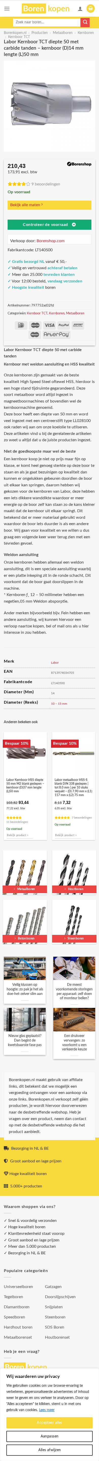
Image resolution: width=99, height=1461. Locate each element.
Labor (55, 662)
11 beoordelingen (17, 822)
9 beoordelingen (45, 184)
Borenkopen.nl (15, 33)
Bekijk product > (17, 835)
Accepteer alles (49, 1423)
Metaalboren (63, 33)
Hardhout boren (18, 1327)
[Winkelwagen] (91, 8)
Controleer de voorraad (45, 225)
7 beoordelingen (82, 817)
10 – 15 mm (59, 703)
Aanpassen (50, 1436)
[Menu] (7, 8)
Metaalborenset (18, 1337)
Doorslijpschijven (60, 1297)
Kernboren (86, 33)
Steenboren (55, 1317)
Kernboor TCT (19, 37)
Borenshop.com (50, 241)
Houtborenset (57, 1337)
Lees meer (47, 1410)
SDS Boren (54, 1327)
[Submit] (85, 22)
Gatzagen (53, 1287)
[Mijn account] (80, 8)
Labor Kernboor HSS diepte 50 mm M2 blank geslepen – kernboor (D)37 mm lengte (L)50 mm (25, 786)
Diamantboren (16, 1307)
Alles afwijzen (49, 1450)
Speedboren (14, 1317)
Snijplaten (54, 1307)
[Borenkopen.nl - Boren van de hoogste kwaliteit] (48, 8)
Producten (39, 33)
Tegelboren (13, 1297)
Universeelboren (18, 1287)
